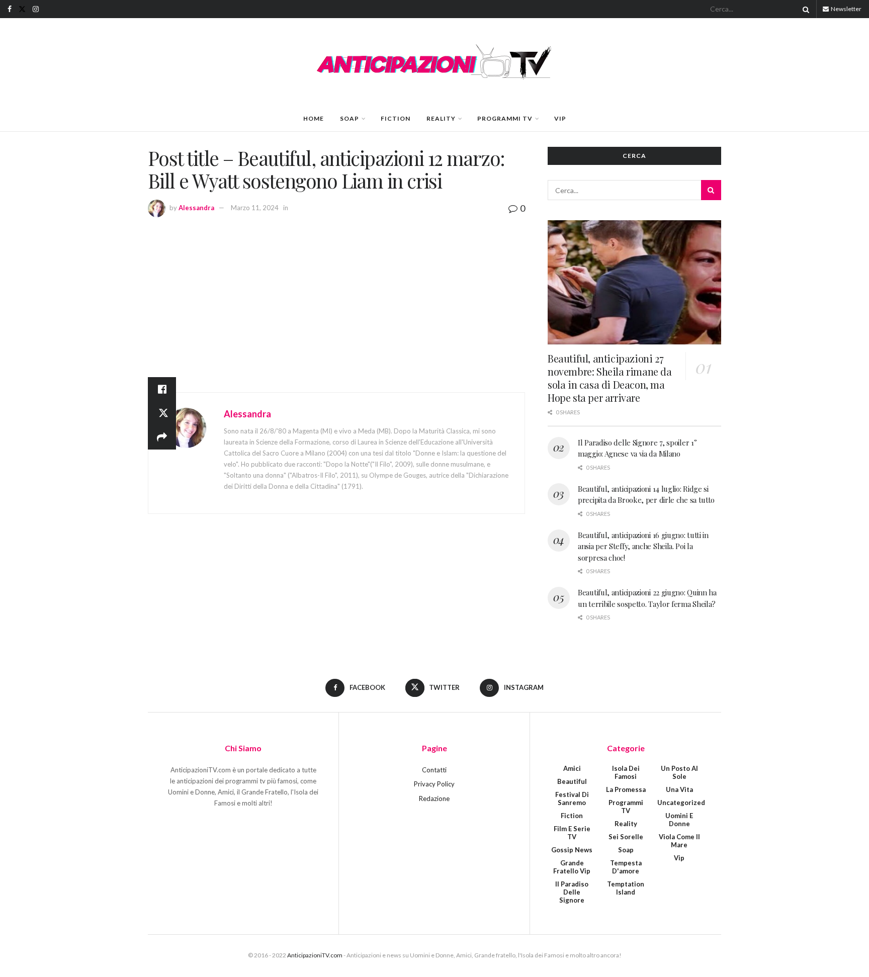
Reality (441, 118)
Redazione (434, 798)
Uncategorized (681, 802)
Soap (349, 118)
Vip (560, 118)
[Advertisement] (336, 291)
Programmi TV (505, 118)
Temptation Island (625, 888)
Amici (572, 768)
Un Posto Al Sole (679, 772)
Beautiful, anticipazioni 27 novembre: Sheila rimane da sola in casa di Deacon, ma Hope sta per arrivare (610, 377)
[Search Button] (804, 9)
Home (313, 118)
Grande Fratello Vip (571, 867)
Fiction (395, 118)
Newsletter (845, 9)
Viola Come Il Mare (679, 841)
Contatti (434, 770)
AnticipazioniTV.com (314, 955)
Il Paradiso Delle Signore (571, 892)
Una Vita (679, 789)
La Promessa (626, 789)
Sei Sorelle (626, 837)
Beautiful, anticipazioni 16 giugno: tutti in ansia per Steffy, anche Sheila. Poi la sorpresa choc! (643, 546)
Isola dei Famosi (626, 772)
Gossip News (571, 850)
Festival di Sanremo (572, 798)
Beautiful (572, 781)
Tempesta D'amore (626, 867)
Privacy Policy (434, 784)
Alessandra (196, 208)
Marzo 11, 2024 (255, 208)
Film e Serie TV (572, 833)
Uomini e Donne (679, 820)
